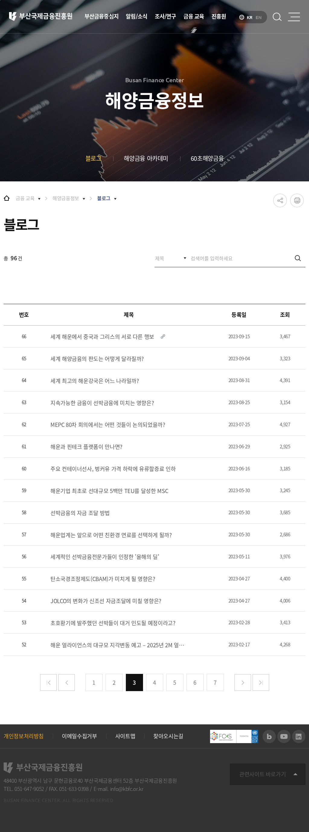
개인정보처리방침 (24, 736)
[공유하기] (280, 200)
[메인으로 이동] (7, 198)
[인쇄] (297, 200)
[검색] (298, 258)
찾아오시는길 (168, 736)
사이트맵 (125, 736)
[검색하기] (277, 17)
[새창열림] (269, 736)
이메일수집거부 (79, 736)
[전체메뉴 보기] (294, 17)
